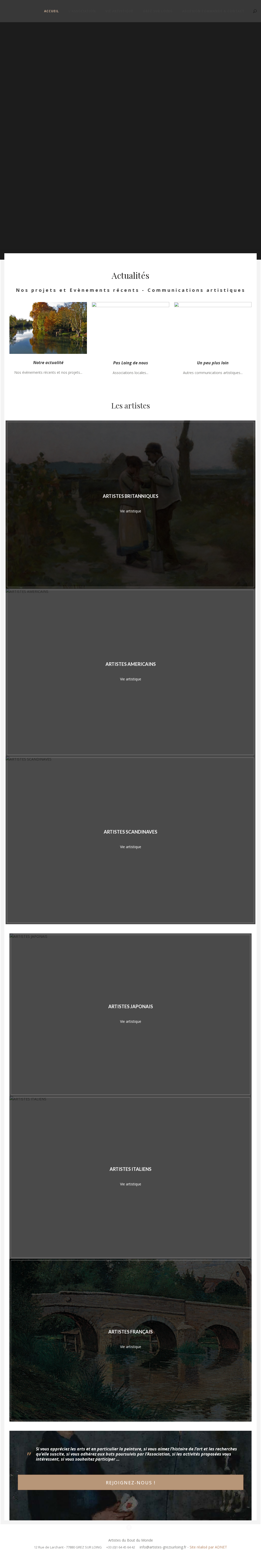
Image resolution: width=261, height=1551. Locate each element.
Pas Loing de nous (130, 363)
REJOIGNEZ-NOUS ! (130, 1483)
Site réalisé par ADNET (208, 1547)
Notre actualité (48, 362)
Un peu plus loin (213, 363)
